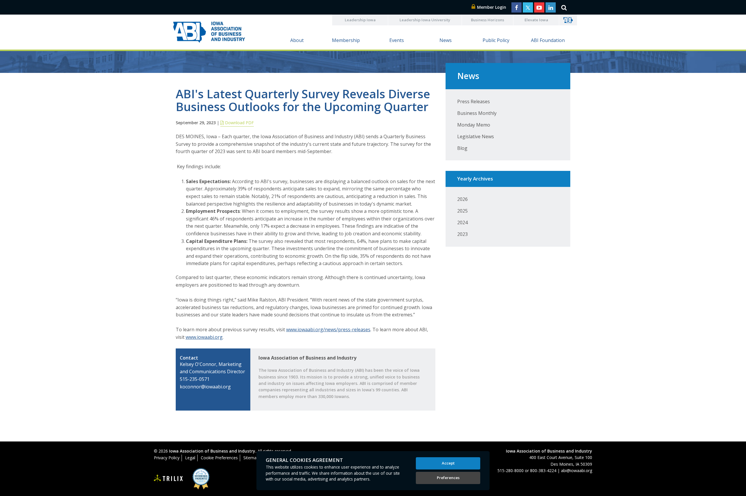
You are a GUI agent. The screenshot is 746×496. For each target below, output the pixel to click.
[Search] (564, 7)
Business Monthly (477, 113)
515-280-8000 (510, 470)
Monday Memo (473, 125)
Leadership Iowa (360, 19)
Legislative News (475, 136)
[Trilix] (168, 479)
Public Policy (496, 40)
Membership (346, 40)
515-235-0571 (195, 379)
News (445, 40)
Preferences (448, 477)
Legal (190, 457)
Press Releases (473, 101)
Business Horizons (487, 19)
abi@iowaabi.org (576, 470)
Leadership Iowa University (425, 19)
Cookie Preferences (219, 457)
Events (396, 40)
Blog (462, 148)
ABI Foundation (548, 40)
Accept (448, 463)
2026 (462, 199)
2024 (462, 222)
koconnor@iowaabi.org (205, 386)
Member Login (491, 7)
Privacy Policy (167, 457)
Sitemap (251, 457)
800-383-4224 (543, 470)
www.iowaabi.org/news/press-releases (328, 329)
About (297, 40)
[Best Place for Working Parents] (196, 479)
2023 (462, 234)
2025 (462, 211)
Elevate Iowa (536, 19)
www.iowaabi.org (204, 337)
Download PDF (239, 122)
